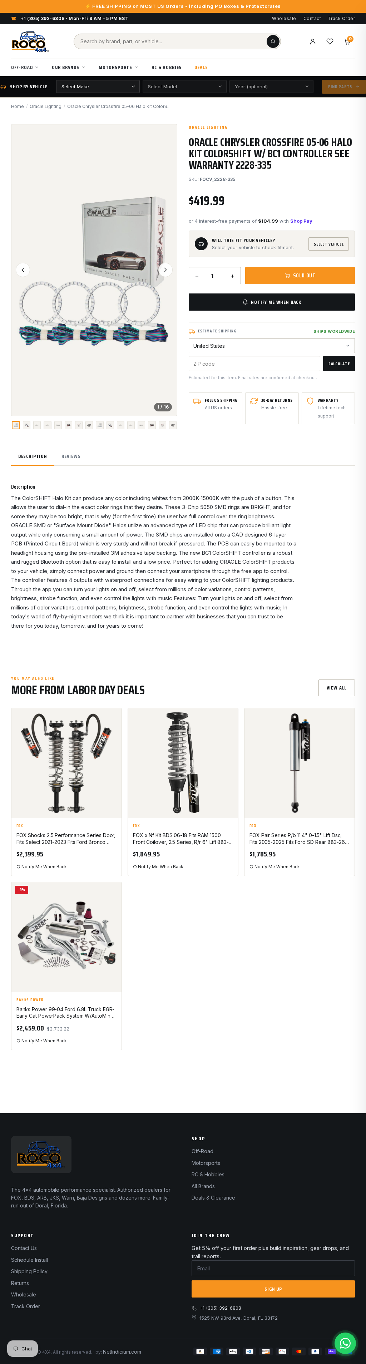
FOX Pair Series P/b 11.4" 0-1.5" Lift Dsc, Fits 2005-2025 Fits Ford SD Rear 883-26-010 (298, 839)
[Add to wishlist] (113, 719)
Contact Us (24, 1248)
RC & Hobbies (167, 67)
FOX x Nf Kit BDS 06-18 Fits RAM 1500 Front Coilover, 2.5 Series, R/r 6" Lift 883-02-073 (181, 839)
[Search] (273, 41)
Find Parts (340, 86)
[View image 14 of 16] (151, 425)
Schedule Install (29, 1260)
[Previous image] (23, 270)
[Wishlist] (330, 41)
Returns (20, 1283)
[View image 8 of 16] (89, 425)
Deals (201, 67)
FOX (20, 826)
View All (337, 688)
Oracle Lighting (45, 106)
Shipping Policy (29, 1271)
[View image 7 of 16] (79, 425)
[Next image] (165, 270)
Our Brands (65, 67)
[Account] (313, 41)
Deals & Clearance (213, 1198)
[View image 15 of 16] (162, 425)
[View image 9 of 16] (99, 425)
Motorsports (115, 67)
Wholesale (284, 18)
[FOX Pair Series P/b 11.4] (299, 763)
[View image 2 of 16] (26, 425)
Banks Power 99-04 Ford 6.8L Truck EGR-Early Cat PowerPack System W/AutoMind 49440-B (65, 1013)
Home (17, 106)
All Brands (203, 1186)
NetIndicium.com (122, 1352)
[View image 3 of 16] (37, 425)
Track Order (341, 18)
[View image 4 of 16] (47, 425)
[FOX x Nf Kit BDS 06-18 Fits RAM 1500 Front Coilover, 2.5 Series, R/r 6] (183, 763)
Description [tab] (32, 456)
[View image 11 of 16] (120, 425)
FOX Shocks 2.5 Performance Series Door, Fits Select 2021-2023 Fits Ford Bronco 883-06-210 (66, 839)
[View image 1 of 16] (16, 425)
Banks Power (30, 1000)
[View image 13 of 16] (141, 425)
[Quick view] (113, 737)
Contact (312, 18)
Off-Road (22, 67)
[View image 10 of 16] (110, 425)
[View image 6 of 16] (68, 425)
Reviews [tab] (71, 456)
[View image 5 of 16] (58, 425)
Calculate (339, 363)
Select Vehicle (328, 244)
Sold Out (304, 275)
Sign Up (273, 1289)
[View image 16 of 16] (173, 425)
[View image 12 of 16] (131, 425)
